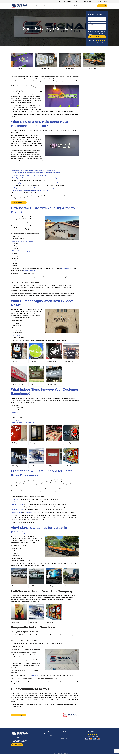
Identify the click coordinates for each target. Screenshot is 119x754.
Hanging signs (16, 420)
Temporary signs (17, 512)
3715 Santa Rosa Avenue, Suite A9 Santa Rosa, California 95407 (92, 1)
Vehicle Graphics (94, 68)
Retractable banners (18, 507)
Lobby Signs (70, 68)
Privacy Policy (47, 733)
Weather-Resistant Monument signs (22, 241)
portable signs (28, 512)
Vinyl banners (16, 261)
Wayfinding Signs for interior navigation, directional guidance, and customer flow (36, 183)
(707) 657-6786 (103, 5)
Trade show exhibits (18, 509)
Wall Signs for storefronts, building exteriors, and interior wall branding (33, 188)
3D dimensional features (30, 270)
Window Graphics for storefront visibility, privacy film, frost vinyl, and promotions (36, 172)
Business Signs (35, 5)
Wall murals (15, 412)
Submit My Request (97, 37)
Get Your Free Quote (18, 202)
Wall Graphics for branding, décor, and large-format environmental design (33, 170)
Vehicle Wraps (62, 5)
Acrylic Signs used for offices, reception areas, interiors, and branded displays (35, 178)
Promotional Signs (53, 5)
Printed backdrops (17, 504)
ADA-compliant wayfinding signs (21, 251)
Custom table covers (18, 502)
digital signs (54, 637)
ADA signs (35, 675)
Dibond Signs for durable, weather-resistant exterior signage (30, 190)
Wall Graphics (22, 68)
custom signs (30, 88)
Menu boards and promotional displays (23, 422)
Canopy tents (16, 499)
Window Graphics (46, 68)
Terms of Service (48, 735)
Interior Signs (44, 5)
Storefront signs (17, 335)
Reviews (70, 5)
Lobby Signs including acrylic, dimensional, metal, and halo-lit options (32, 175)
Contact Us (75, 5)
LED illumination (66, 268)
